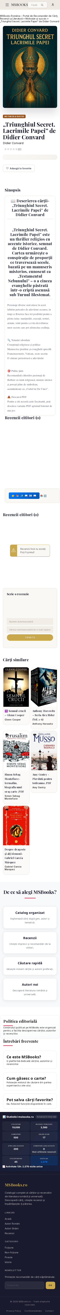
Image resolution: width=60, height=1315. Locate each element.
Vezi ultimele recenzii (44, 1151)
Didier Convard (13, 143)
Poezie (9, 1257)
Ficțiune (9, 1247)
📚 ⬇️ (43, 495)
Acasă (8, 1218)
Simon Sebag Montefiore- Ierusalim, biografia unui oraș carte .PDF (14, 783)
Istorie (8, 1262)
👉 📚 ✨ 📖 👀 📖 (24, 495)
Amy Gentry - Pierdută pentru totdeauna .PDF (42, 779)
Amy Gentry (39, 787)
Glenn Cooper (13, 719)
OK (50, 1285)
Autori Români (12, 1223)
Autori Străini (12, 1228)
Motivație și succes (35, 18)
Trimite (30, 637)
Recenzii (9, 1233)
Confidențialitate (33, 1311)
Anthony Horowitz (42, 723)
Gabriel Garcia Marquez (13, 868)
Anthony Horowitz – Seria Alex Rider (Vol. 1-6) (43, 715)
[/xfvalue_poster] (16, 687)
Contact (49, 1311)
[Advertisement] (30, 454)
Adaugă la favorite (20, 168)
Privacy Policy (13, 1311)
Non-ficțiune (11, 1252)
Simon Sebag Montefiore (12, 797)
